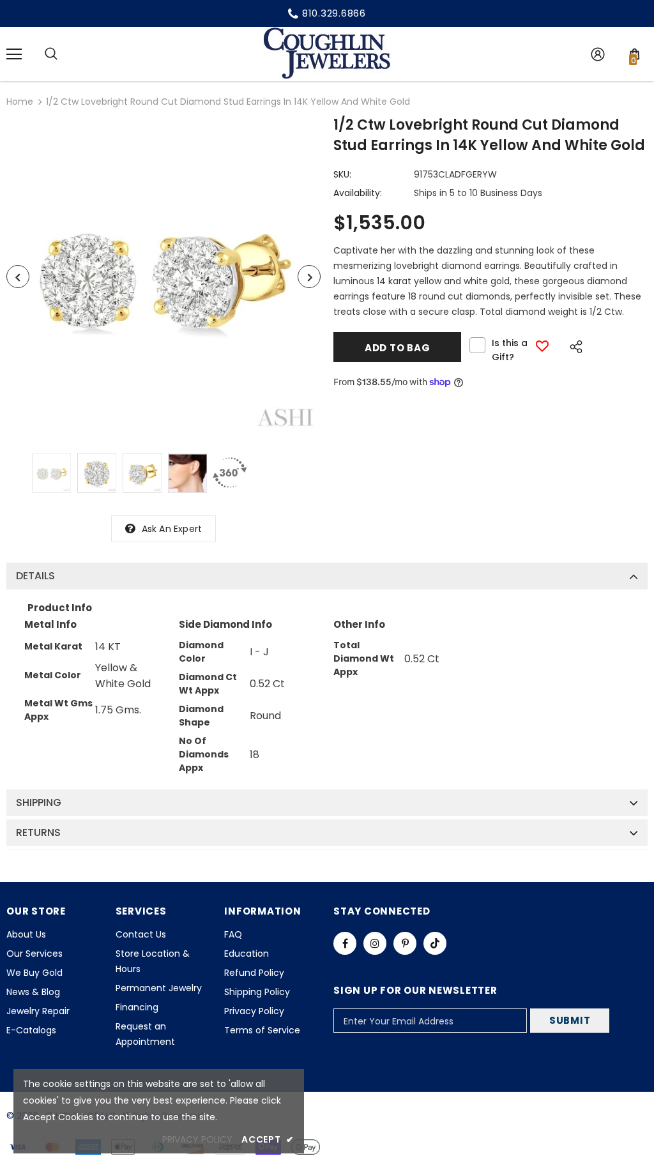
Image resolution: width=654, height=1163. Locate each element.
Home (19, 101)
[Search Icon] (51, 54)
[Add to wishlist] (542, 345)
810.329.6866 (334, 13)
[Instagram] (374, 943)
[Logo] (327, 53)
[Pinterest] (404, 943)
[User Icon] (597, 54)
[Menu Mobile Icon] (14, 54)
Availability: (357, 192)
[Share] (572, 345)
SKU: (342, 174)
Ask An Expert (172, 528)
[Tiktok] (434, 943)
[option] (163, 276)
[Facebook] (344, 943)
